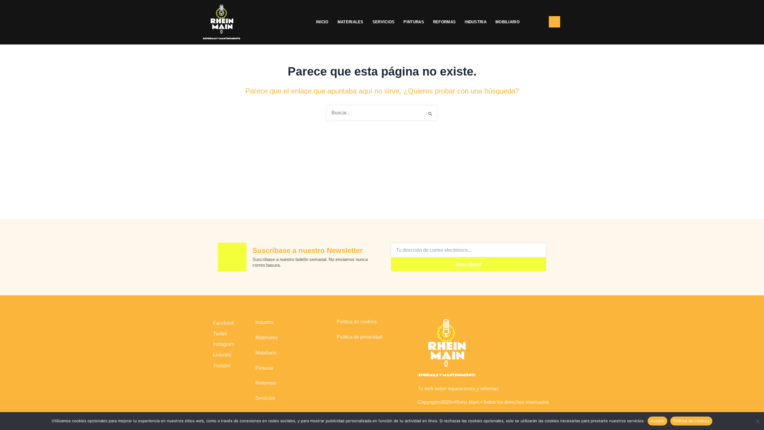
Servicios (383, 22)
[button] (534, 22)
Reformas (444, 22)
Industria (475, 22)
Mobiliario (507, 22)
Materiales (350, 22)
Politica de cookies (357, 321)
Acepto (658, 420)
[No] (757, 420)
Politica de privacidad (359, 337)
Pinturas (413, 22)
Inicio (322, 22)
